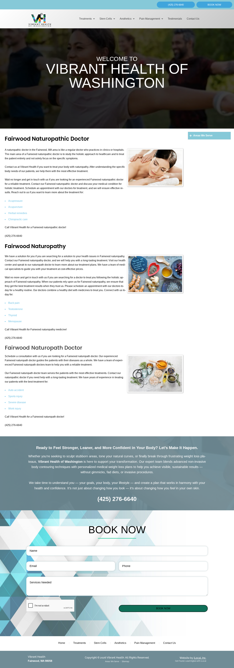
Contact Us (193, 18)
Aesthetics (125, 18)
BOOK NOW (163, 608)
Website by (193, 657)
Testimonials (175, 18)
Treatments (85, 18)
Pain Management (149, 18)
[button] (87, 18)
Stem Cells (105, 18)
